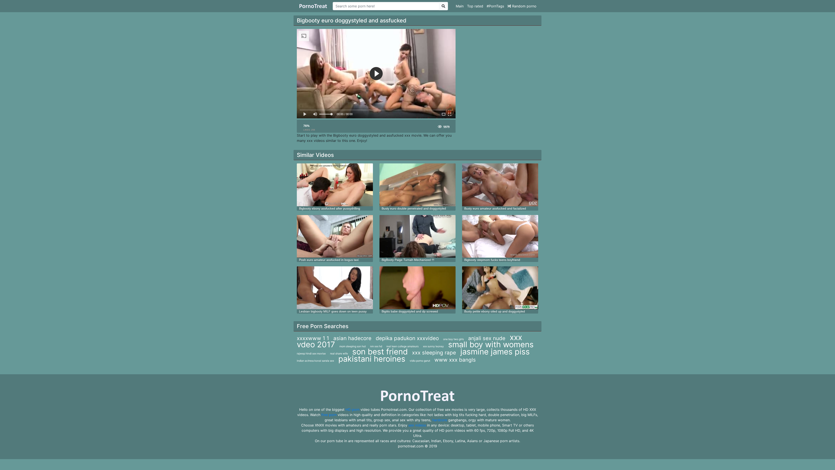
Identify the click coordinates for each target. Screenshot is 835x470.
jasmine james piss (495, 351)
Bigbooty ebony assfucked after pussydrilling (329, 208)
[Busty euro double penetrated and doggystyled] (417, 184)
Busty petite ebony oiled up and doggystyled (494, 311)
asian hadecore (352, 338)
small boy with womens (491, 344)
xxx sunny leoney (433, 346)
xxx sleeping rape (434, 352)
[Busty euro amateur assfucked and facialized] (500, 184)
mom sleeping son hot (352, 346)
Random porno (523, 6)
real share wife (339, 353)
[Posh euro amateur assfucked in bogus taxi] (335, 236)
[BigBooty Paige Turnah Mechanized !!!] (417, 236)
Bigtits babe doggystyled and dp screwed (410, 311)
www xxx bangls (455, 360)
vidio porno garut (420, 360)
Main (460, 6)
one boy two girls (453, 339)
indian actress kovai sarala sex (315, 360)
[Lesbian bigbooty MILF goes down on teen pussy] (335, 287)
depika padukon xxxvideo (407, 338)
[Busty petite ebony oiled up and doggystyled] (500, 287)
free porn (329, 415)
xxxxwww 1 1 (313, 338)
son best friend (380, 351)
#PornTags (495, 6)
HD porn (352, 409)
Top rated (475, 6)
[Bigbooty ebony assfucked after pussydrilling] (335, 184)
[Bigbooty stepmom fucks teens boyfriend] (500, 236)
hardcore (439, 420)
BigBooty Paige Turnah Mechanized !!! (408, 260)
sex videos (417, 425)
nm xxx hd (376, 346)
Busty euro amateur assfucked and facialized (495, 208)
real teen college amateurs (402, 346)
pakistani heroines (371, 359)
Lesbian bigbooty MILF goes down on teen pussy (333, 311)
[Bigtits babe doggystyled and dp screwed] (417, 287)
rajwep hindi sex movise (311, 353)
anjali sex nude (486, 338)
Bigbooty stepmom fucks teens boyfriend (492, 260)
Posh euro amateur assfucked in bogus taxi (329, 260)
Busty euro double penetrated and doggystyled (414, 208)
